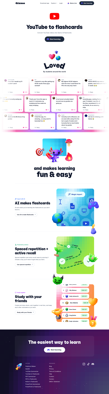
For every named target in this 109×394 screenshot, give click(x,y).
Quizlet (27, 369)
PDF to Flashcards (31, 379)
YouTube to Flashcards (32, 374)
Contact (51, 376)
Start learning (88, 3)
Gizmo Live (73, 3)
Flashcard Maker (30, 366)
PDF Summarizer (30, 376)
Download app (44, 3)
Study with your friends (24, 312)
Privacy (51, 369)
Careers (51, 379)
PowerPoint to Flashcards (33, 386)
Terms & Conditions (55, 371)
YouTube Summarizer (31, 371)
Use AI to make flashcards (25, 214)
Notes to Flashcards (31, 381)
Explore (53, 3)
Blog (50, 366)
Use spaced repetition (24, 264)
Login (61, 3)
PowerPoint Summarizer (32, 384)
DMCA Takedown (54, 381)
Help (50, 374)
